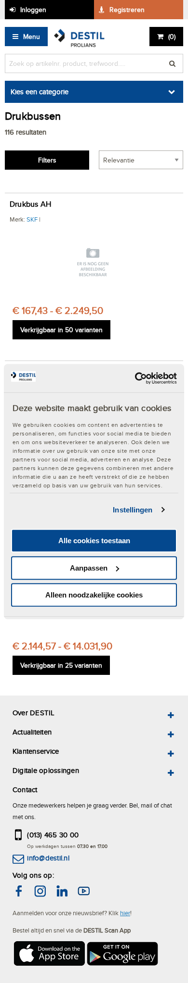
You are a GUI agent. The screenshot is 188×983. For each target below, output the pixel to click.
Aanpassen (88, 568)
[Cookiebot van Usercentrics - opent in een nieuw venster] (135, 378)
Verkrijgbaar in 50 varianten (61, 330)
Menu (31, 36)
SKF (32, 219)
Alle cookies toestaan (94, 540)
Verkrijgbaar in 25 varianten (61, 665)
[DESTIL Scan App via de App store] (49, 955)
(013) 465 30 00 (53, 835)
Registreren (127, 9)
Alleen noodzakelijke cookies (94, 595)
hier (125, 912)
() (171, 36)
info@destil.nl (48, 858)
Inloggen (33, 9)
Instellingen (132, 510)
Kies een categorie (39, 92)
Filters (47, 160)
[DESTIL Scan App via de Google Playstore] (123, 955)
